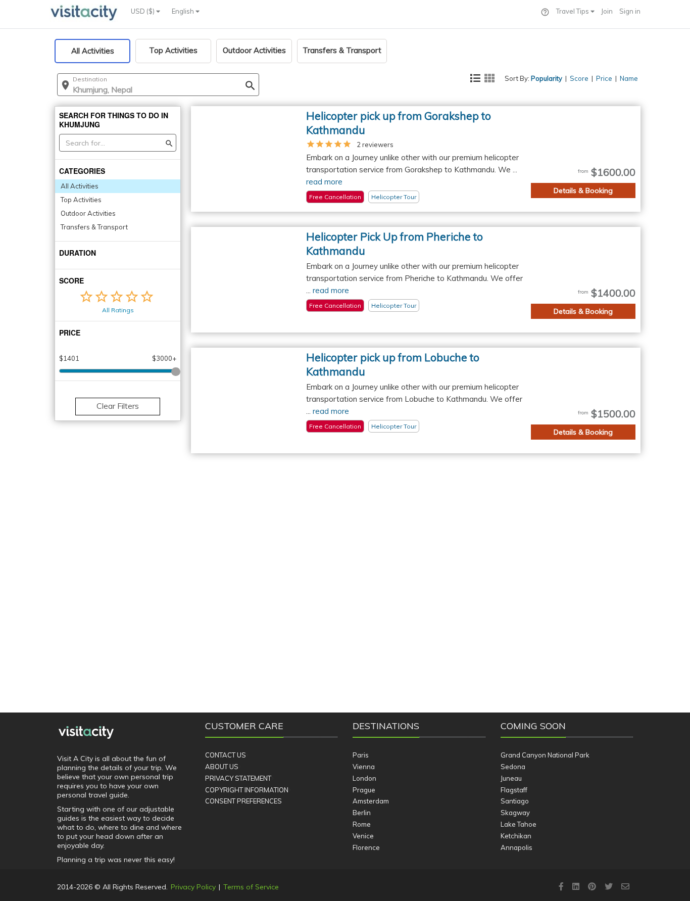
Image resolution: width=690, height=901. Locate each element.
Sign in (629, 11)
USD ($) (143, 11)
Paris (361, 755)
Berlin (362, 813)
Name (629, 78)
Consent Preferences (243, 801)
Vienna (364, 767)
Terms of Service (251, 886)
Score (579, 78)
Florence (366, 847)
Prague (364, 790)
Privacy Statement (238, 778)
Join (607, 11)
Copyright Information (246, 790)
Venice (363, 836)
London (364, 778)
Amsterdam (371, 801)
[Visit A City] (86, 733)
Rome (362, 824)
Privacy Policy (193, 886)
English (183, 11)
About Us (221, 767)
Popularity (546, 78)
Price (604, 78)
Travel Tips (573, 11)
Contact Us (225, 755)
